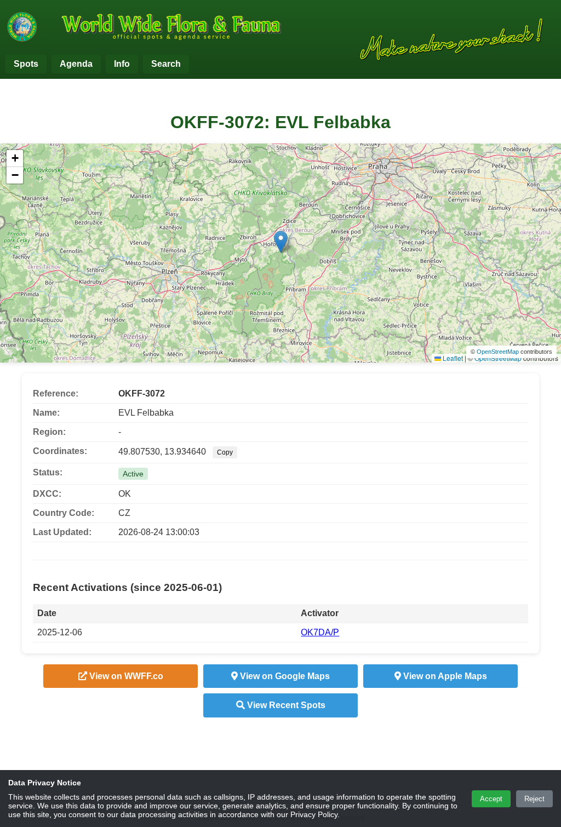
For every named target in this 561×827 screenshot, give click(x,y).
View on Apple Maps (444, 676)
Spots (26, 63)
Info (122, 63)
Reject (534, 799)
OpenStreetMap (498, 351)
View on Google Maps (284, 676)
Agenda (76, 63)
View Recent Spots (285, 705)
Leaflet (452, 358)
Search (166, 63)
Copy (225, 452)
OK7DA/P (320, 632)
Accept (491, 799)
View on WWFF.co (125, 676)
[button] (281, 242)
